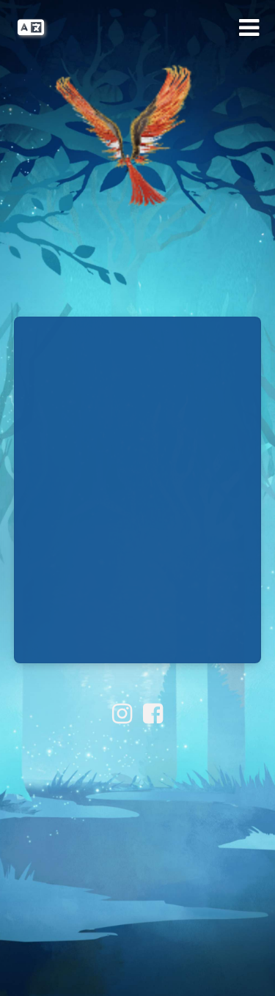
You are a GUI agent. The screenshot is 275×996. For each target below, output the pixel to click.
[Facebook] (153, 714)
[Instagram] (122, 714)
